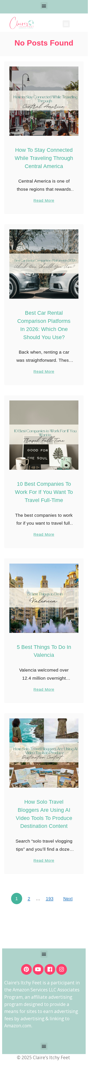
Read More (43, 198)
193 (49, 898)
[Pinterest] (26, 969)
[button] (44, 5)
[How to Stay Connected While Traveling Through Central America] (43, 101)
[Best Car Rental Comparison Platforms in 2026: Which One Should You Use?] (43, 264)
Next (68, 898)
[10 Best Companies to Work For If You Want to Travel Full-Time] (43, 435)
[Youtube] (38, 969)
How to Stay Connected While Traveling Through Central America (44, 158)
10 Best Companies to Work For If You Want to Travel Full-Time (44, 492)
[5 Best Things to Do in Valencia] (43, 598)
